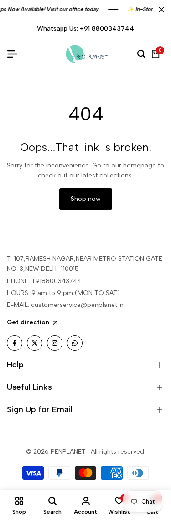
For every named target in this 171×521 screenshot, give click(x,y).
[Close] (159, 9)
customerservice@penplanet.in (77, 305)
